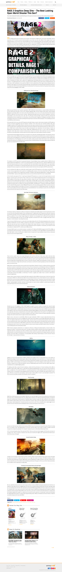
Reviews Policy (18, 565)
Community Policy (23, 565)
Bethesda (20, 502)
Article (8, 8)
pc (26, 502)
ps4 (28, 502)
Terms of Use (8, 565)
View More (10, 524)
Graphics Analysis (13, 8)
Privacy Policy (13, 565)
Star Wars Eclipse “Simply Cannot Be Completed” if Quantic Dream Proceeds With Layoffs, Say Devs (31, 541)
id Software (24, 502)
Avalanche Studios (15, 502)
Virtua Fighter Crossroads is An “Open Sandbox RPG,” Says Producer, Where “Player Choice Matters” (15, 541)
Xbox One (33, 502)
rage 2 (30, 502)
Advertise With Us (8, 568)
